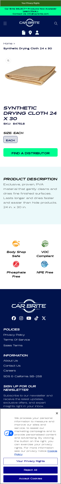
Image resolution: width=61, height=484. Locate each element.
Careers (9, 370)
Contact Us (12, 365)
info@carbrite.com (38, 13)
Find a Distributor (30, 33)
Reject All (30, 470)
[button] (5, 23)
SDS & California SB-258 (22, 376)
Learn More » (30, 10)
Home (7, 43)
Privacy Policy (14, 335)
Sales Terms (13, 345)
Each (10, 140)
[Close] (57, 413)
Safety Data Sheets (23, 33)
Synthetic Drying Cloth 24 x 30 (27, 48)
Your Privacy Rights (30, 3)
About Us (10, 360)
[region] (30, 446)
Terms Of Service (16, 339)
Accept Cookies (30, 478)
